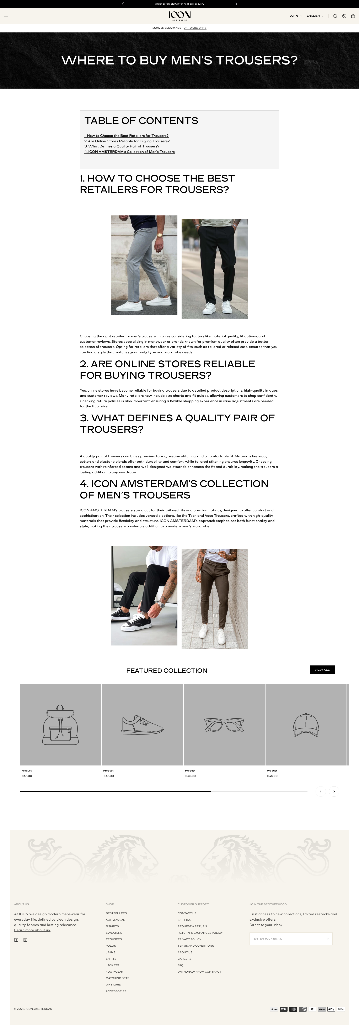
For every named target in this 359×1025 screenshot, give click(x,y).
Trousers (114, 939)
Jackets (112, 965)
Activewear (115, 920)
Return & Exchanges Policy (200, 932)
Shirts (111, 958)
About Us (185, 952)
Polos (111, 945)
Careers (184, 958)
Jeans (110, 952)
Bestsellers (116, 913)
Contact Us (187, 913)
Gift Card (113, 984)
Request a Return (192, 926)
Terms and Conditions (196, 945)
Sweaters (114, 932)
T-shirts (112, 926)
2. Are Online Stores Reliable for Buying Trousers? (127, 141)
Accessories (116, 991)
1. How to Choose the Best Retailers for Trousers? (126, 136)
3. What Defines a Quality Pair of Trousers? (122, 146)
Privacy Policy (189, 939)
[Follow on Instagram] (25, 940)
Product (26, 770)
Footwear (114, 971)
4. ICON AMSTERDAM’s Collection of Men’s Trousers (129, 152)
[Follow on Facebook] (16, 940)
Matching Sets (117, 978)
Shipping (184, 920)
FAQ (180, 965)
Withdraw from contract (199, 971)
